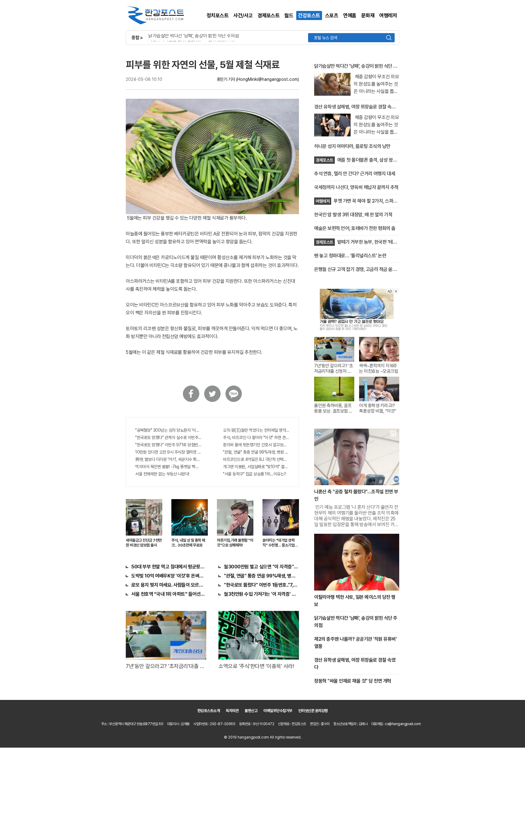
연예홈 (349, 15)
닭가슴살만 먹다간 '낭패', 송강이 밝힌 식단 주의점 (193, 36)
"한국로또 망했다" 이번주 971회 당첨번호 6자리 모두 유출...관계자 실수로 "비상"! (168, 444)
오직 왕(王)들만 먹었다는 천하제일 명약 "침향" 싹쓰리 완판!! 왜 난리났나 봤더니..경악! (256, 430)
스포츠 (331, 15)
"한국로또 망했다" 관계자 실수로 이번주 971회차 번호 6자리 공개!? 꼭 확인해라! (168, 437)
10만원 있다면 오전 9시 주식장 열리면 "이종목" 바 (168, 452)
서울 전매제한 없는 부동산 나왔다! (162, 473)
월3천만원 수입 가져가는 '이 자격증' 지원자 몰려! (261, 594)
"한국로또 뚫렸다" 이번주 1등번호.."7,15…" (261, 585)
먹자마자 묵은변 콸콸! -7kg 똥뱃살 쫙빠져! (168, 466)
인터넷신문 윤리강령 (313, 710)
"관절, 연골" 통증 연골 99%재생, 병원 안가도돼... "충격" (256, 452)
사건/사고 (243, 15)
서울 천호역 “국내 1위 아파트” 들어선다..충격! (168, 594)
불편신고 (251, 710)
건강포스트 (309, 15)
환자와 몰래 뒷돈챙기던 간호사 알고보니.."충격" (256, 444)
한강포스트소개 (208, 710)
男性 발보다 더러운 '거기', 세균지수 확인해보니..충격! (168, 459)
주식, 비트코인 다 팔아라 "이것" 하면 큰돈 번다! (256, 437)
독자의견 (232, 710)
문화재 (368, 15)
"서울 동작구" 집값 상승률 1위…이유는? (254, 473)
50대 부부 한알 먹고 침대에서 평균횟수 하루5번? (168, 567)
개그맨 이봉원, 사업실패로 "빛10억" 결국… (256, 466)
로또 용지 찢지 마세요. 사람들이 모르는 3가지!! (168, 585)
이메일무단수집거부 (277, 710)
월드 (288, 15)
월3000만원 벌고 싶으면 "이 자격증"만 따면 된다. (261, 567)
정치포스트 (218, 15)
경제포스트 (269, 15)
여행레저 (388, 15)
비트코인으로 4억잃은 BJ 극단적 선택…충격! (256, 459)
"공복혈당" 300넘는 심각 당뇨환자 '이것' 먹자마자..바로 (168, 430)
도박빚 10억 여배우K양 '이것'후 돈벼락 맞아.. (168, 576)
